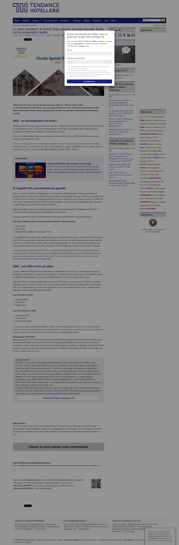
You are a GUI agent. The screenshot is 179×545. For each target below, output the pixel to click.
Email (69, 50)
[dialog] (89, 58)
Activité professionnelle (76, 58)
